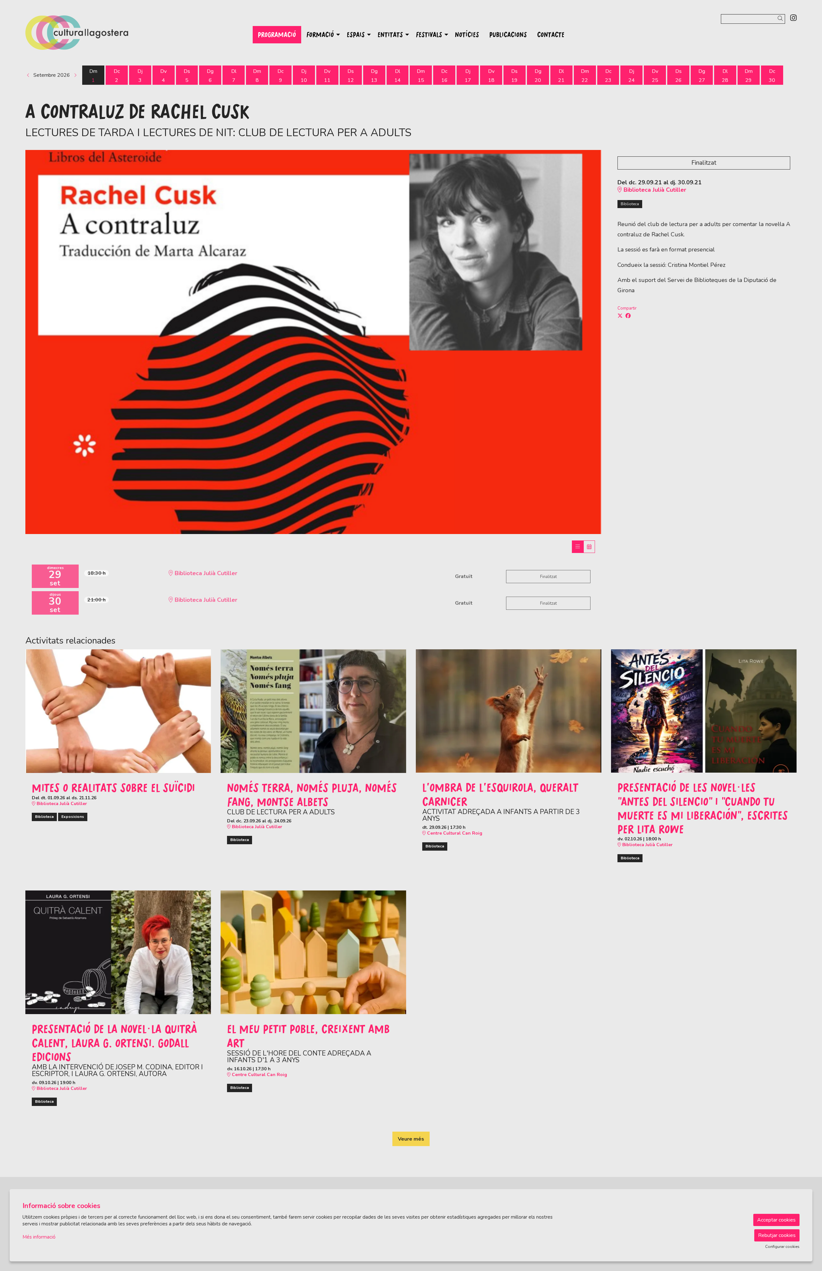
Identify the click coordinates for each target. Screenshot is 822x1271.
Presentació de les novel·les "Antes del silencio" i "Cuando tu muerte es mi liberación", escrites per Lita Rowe (702, 808)
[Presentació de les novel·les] (704, 710)
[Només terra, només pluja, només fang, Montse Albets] (313, 710)
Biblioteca (630, 203)
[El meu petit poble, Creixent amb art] (313, 952)
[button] (781, 18)
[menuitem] (793, 18)
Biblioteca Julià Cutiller (654, 190)
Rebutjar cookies (777, 1235)
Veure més (411, 1139)
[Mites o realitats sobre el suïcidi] (118, 710)
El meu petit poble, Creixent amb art (308, 1035)
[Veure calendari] (589, 546)
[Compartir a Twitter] (620, 315)
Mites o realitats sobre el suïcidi (113, 787)
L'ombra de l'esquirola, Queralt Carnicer (500, 794)
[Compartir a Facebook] (628, 315)
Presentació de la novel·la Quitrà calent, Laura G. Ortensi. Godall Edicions (114, 1042)
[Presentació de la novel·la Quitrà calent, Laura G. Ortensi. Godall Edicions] (118, 952)
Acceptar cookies (776, 1219)
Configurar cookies (782, 1247)
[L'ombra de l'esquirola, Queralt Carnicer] (508, 710)
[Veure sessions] (577, 546)
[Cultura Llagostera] (150, 35)
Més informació (39, 1237)
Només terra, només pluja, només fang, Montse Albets (312, 794)
